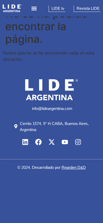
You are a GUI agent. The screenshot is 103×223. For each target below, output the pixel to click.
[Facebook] (38, 141)
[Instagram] (78, 141)
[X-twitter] (51, 141)
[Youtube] (64, 141)
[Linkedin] (25, 141)
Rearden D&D (74, 167)
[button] (34, 8)
